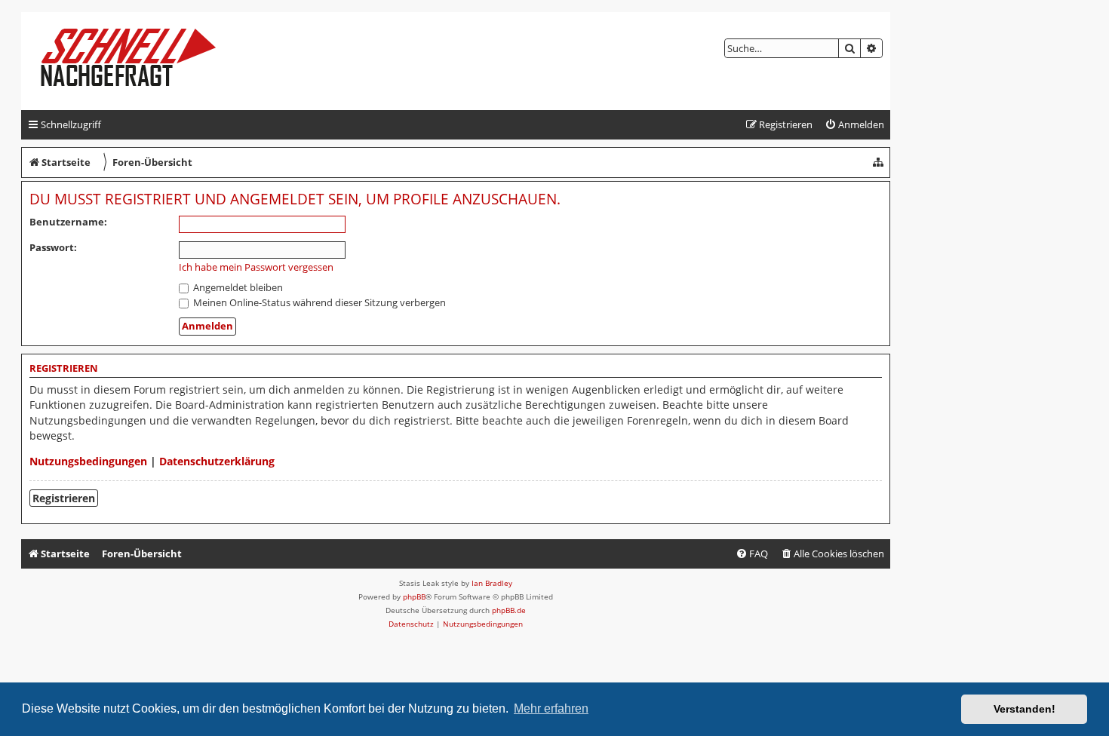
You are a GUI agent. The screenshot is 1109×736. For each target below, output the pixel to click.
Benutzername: (68, 221)
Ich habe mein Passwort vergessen (256, 267)
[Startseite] (141, 61)
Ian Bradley (492, 583)
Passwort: (53, 247)
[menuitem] (854, 125)
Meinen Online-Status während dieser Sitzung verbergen (318, 302)
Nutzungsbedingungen (88, 461)
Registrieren (63, 498)
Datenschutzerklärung (217, 461)
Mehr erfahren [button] (551, 708)
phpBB (414, 596)
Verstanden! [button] (1024, 709)
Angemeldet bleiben (237, 287)
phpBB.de (509, 610)
